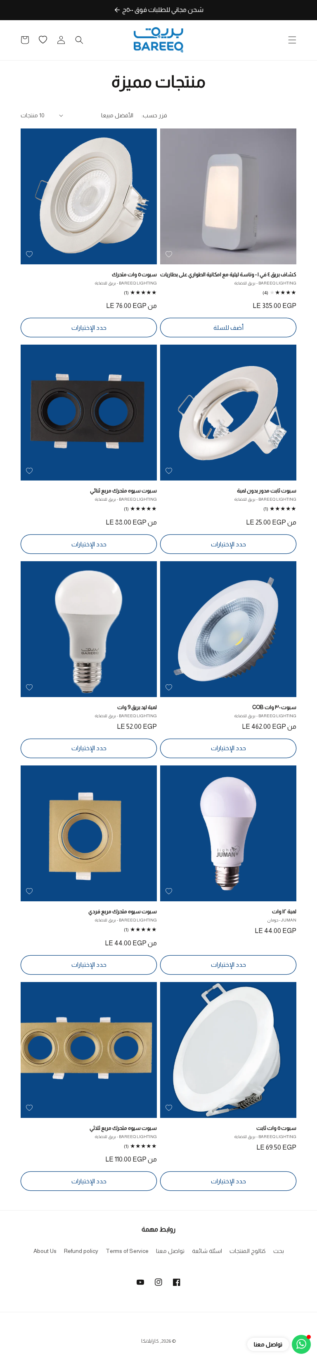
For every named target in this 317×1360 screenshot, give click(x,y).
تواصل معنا (170, 1251)
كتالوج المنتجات (247, 1251)
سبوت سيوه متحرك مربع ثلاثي (123, 1128)
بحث (278, 1251)
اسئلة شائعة (207, 1251)
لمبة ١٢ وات (284, 911)
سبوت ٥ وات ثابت (276, 1128)
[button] (292, 40)
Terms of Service (127, 1251)
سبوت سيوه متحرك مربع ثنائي (123, 491)
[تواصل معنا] (301, 1344)
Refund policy (81, 1251)
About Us (45, 1251)
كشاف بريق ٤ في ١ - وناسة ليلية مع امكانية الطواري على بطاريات (228, 274)
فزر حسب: (154, 115)
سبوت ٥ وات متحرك (134, 274)
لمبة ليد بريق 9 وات (137, 707)
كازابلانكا (150, 1341)
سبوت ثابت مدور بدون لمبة (266, 491)
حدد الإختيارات (88, 327)
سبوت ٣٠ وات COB (274, 707)
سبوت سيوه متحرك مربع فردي (122, 911)
